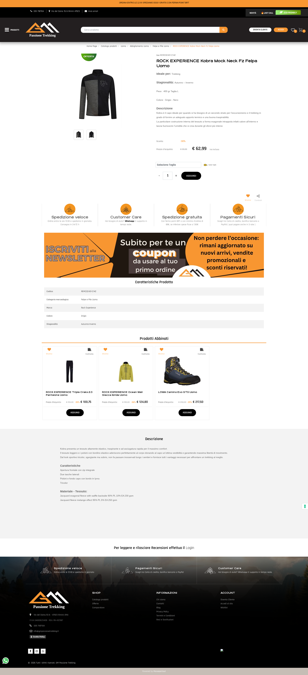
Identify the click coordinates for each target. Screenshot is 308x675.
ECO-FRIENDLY (290, 12)
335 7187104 (39, 11)
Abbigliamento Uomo (139, 46)
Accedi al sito (227, 603)
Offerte (95, 603)
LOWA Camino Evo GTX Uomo (177, 392)
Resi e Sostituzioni (164, 619)
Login (190, 547)
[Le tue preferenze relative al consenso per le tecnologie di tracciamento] (305, 506)
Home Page (92, 46)
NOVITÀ (253, 13)
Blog (158, 607)
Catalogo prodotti (109, 46)
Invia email (93, 11)
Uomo (123, 46)
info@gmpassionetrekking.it (46, 631)
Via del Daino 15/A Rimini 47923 (65, 11)
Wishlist (224, 607)
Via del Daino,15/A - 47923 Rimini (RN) (51, 614)
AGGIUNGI (191, 176)
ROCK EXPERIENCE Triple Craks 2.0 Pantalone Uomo (69, 393)
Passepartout (160, 671)
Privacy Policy (162, 611)
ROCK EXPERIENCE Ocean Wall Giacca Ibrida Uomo (122, 393)
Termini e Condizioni (165, 615)
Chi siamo (160, 599)
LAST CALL (268, 13)
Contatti (160, 603)
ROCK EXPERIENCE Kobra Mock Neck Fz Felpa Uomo (196, 46)
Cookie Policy (39, 637)
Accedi (281, 29)
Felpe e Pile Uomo (161, 46)
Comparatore (98, 607)
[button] (223, 30)
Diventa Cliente (260, 29)
